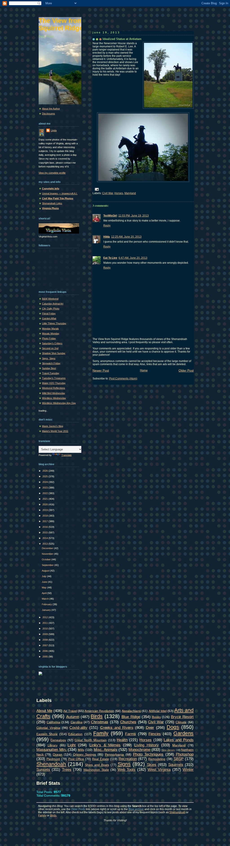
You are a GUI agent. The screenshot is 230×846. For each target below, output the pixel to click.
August (46, 570)
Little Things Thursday (54, 323)
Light (72, 745)
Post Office (76, 759)
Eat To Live (110, 257)
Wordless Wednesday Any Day (59, 403)
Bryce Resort (182, 716)
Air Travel (70, 711)
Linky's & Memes (105, 745)
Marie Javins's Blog (52, 426)
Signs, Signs (48, 358)
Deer (150, 727)
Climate (181, 722)
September (48, 565)
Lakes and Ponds (179, 740)
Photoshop (185, 754)
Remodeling (156, 759)
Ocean (57, 754)
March (45, 598)
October (46, 559)
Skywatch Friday (51, 363)
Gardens (183, 733)
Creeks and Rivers (116, 727)
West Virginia (159, 769)
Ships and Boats (97, 765)
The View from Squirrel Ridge (61, 24)
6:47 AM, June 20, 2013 (133, 257)
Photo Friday (49, 338)
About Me (44, 710)
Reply (107, 225)
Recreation (128, 758)
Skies (151, 764)
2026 (45, 470)
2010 (45, 628)
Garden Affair (49, 318)
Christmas (99, 722)
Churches (128, 722)
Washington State (96, 769)
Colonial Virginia (48, 728)
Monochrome (139, 749)
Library (53, 745)
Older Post (186, 370)
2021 (45, 499)
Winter (188, 769)
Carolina (76, 722)
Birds (97, 716)
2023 (45, 487)
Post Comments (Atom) (123, 378)
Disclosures (48, 113)
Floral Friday (49, 313)
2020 (45, 504)
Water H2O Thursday (54, 383)
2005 (45, 656)
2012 (45, 617)
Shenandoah (51, 764)
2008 (45, 639)
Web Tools (126, 769)
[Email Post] (96, 189)
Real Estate (100, 759)
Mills (81, 750)
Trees (66, 769)
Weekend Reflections (53, 388)
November (48, 553)
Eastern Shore (47, 734)
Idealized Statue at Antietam (122, 39)
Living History (146, 745)
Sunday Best (49, 368)
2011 (45, 623)
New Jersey (168, 750)
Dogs (173, 727)
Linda (54, 130)
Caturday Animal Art (52, 303)
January (46, 610)
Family (100, 733)
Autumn (72, 716)
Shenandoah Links (52, 203)
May (44, 587)
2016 (45, 527)
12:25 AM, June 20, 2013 (126, 236)
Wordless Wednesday (54, 398)
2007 (45, 645)
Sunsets (43, 769)
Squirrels (175, 764)
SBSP (179, 758)
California (53, 722)
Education (75, 734)
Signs (124, 764)
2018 (45, 515)
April (44, 593)
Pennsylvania (114, 754)
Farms (130, 734)
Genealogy (58, 740)
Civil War (107, 193)
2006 (45, 651)
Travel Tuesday (50, 373)
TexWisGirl (110, 215)
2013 (45, 543)
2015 (45, 532)
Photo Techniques (148, 754)
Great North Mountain (90, 740)
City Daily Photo (50, 308)
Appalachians (131, 711)
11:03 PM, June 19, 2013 (133, 215)
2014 (45, 538)
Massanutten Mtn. (51, 749)
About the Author (51, 108)
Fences (154, 734)
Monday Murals (50, 328)
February (47, 604)
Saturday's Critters (52, 343)
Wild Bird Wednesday (53, 393)
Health (122, 740)
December (48, 548)
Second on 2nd (50, 348)
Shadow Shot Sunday (53, 353)
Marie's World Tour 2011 (55, 431)
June (45, 582)
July (44, 576)
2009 (45, 634)
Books (156, 717)
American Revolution (99, 711)
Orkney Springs (84, 754)
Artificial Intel (158, 711)
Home (144, 370)
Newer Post (101, 370)
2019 (45, 510)
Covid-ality (78, 727)
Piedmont (53, 759)
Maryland (130, 193)
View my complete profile (52, 172)
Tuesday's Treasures (54, 378)
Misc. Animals (105, 749)
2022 (45, 493)
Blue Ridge (131, 716)
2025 (45, 476)
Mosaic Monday (50, 333)
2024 (45, 482)
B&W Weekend (50, 298)
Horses (118, 193)
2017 (45, 521)
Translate (66, 455)
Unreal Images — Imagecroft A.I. (59, 193)
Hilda (106, 236)
